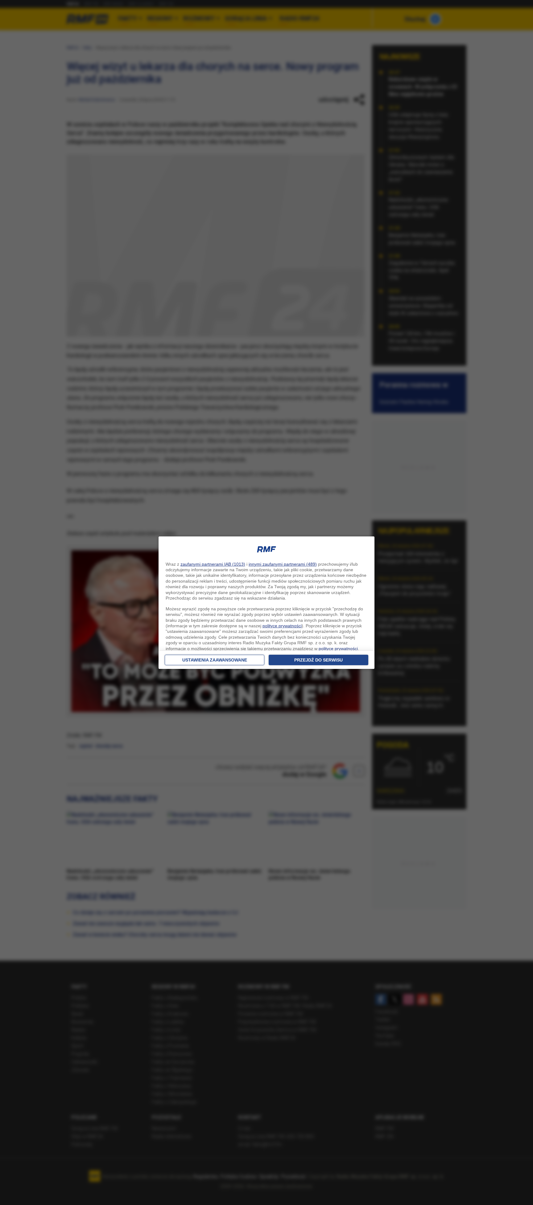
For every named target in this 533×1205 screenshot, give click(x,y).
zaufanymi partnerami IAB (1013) (212, 564)
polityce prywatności (282, 625)
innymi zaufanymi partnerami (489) (283, 564)
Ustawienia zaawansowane (214, 659)
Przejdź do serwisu (318, 659)
